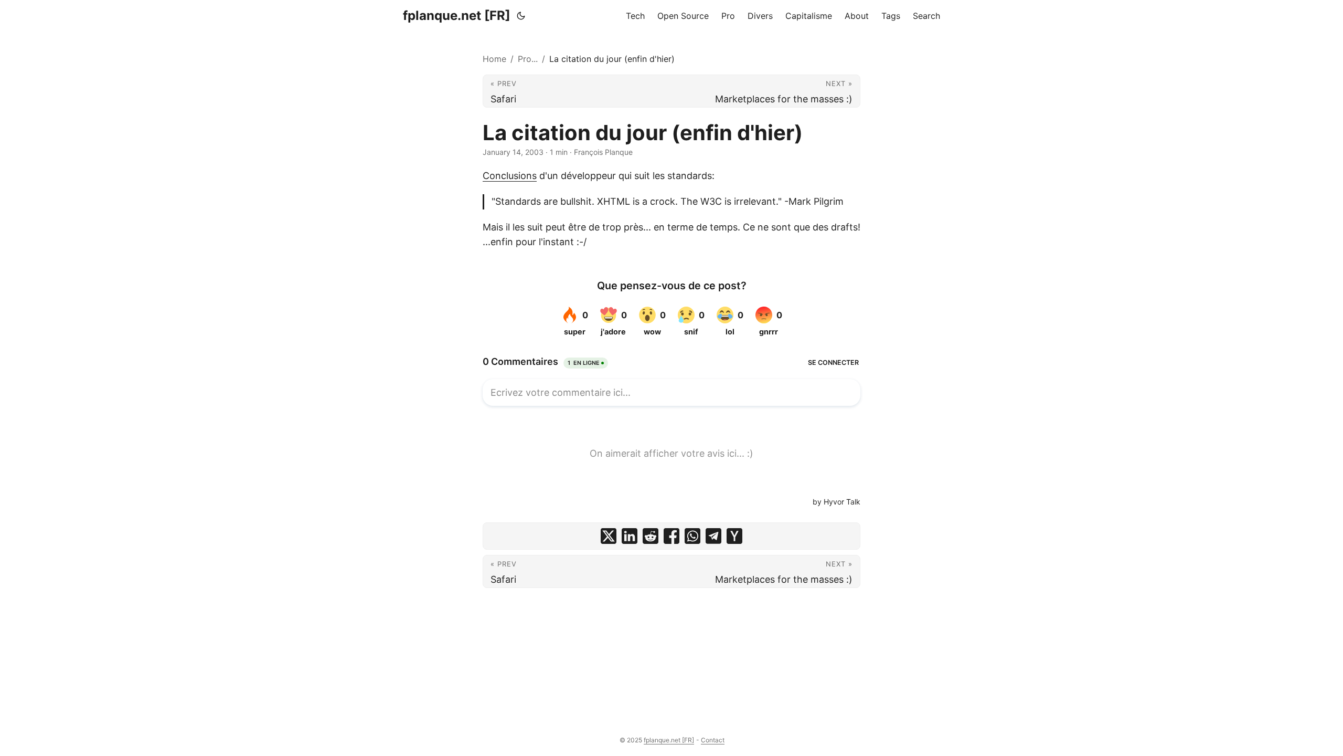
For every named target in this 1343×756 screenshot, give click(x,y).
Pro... (528, 59)
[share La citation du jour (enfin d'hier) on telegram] (713, 536)
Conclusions (510, 175)
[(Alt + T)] (521, 16)
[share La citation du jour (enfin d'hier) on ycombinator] (734, 536)
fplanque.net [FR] (456, 15)
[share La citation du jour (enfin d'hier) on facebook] (671, 536)
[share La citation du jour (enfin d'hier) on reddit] (650, 536)
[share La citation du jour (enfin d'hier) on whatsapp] (692, 536)
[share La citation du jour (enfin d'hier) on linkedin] (629, 536)
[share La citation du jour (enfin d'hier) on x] (608, 536)
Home (494, 59)
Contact (712, 740)
